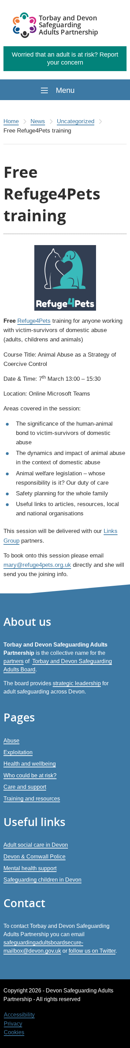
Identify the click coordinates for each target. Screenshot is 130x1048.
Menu (65, 90)
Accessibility (19, 1015)
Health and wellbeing (29, 764)
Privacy (13, 1024)
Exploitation (18, 752)
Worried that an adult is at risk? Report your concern (65, 58)
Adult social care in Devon (35, 845)
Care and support (24, 787)
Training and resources (31, 799)
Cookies (14, 1032)
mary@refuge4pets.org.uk (37, 565)
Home (11, 121)
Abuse (11, 741)
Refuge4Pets (34, 321)
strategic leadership (77, 683)
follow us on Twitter (92, 951)
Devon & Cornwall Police (34, 857)
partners (13, 661)
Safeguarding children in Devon (42, 880)
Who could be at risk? (30, 775)
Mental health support (30, 868)
